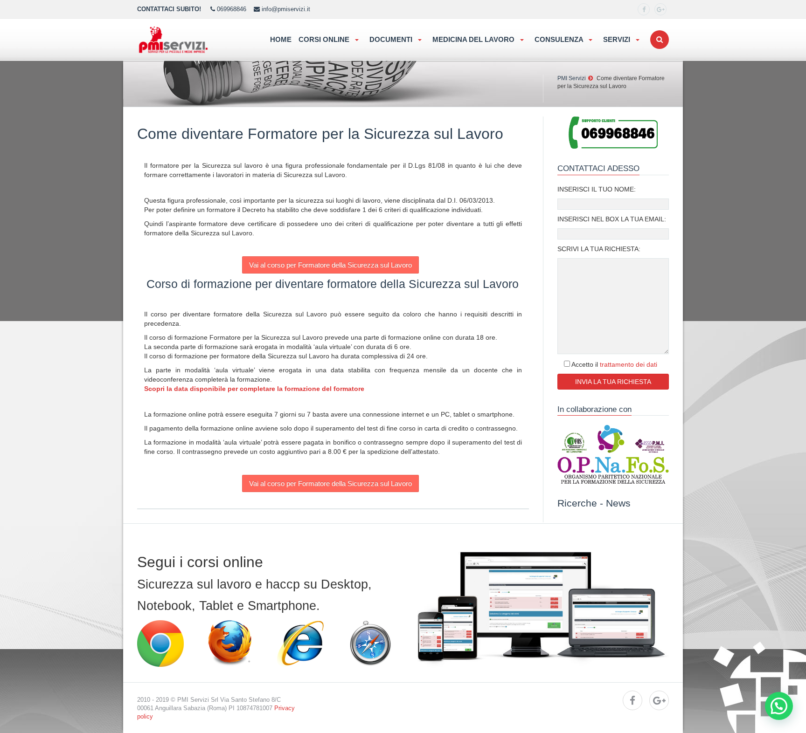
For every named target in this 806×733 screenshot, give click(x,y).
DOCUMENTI (391, 39)
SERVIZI (617, 39)
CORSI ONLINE (325, 39)
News (618, 503)
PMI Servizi (571, 78)
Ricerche (577, 503)
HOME (281, 39)
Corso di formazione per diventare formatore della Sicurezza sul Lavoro (332, 284)
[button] (779, 706)
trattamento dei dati (628, 364)
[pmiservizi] (643, 9)
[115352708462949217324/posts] (660, 9)
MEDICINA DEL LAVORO (474, 39)
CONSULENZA (560, 39)
